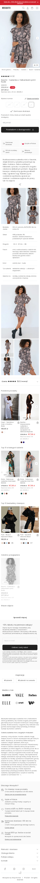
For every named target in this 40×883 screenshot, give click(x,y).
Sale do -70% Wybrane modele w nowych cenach (20, 2)
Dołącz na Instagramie (13, 839)
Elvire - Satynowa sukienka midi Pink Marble (27, 481)
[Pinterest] (14, 869)
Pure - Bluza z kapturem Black (6, 536)
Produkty (16, 70)
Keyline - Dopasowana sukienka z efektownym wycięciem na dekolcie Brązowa (26, 427)
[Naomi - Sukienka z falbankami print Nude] (32, 197)
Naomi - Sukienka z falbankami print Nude (8, 588)
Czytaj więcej (9, 828)
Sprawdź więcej (20, 617)
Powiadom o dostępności (18, 129)
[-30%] (29, 407)
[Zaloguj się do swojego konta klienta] (28, 8)
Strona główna (6, 70)
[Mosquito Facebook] (5, 869)
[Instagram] (23, 869)
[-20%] (10, 571)
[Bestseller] (10, 519)
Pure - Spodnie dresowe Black (25, 536)
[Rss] (34, 869)
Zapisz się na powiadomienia (15, 794)
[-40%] (10, 464)
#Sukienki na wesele (26, 680)
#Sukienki (8, 680)
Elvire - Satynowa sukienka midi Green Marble (8, 481)
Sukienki (23, 70)
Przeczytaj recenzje (11, 816)
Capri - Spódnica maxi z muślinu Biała (7, 424)
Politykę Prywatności (20, 660)
